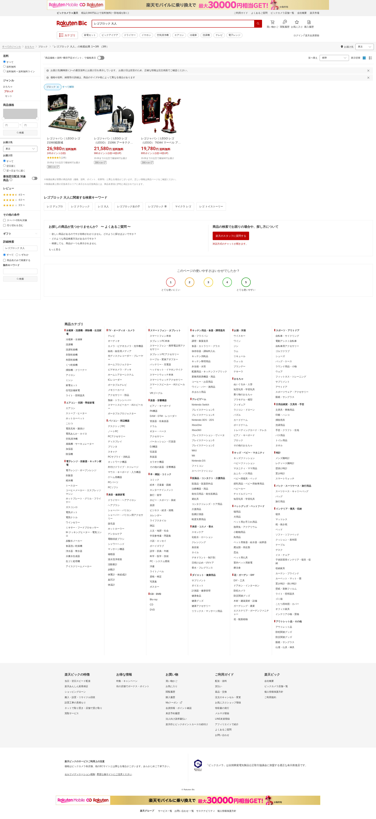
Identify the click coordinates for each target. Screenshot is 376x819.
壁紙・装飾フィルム (286, 588)
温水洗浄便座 (115, 559)
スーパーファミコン (202, 471)
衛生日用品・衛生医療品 (205, 493)
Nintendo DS (198, 460)
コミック (154, 479)
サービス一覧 (165, 811)
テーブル (280, 544)
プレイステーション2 (203, 445)
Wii (193, 455)
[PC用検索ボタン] (258, 24)
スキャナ (112, 451)
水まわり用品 (199, 392)
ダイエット (197, 585)
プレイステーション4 (203, 415)
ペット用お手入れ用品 (245, 522)
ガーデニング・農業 (244, 606)
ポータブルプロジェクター (122, 413)
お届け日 (8, 155)
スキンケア (197, 532)
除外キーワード (11, 265)
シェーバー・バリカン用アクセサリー (125, 517)
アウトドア (281, 386)
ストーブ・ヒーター (76, 413)
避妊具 (195, 499)
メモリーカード (116, 390)
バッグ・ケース (284, 361)
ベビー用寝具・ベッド (245, 478)
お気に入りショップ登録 (228, 702)
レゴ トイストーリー (211, 206)
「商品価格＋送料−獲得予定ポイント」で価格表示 (69, 57)
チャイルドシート (243, 493)
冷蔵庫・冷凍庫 (74, 339)
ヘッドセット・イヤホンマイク (166, 369)
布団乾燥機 (72, 359)
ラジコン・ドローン (244, 409)
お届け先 (8, 142)
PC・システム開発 (160, 561)
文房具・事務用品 (285, 409)
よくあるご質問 (259, 13)
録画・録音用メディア (119, 351)
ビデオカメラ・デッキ (119, 369)
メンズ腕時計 (283, 458)
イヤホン (146, 35)
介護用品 (196, 509)
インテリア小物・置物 (287, 614)
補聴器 (111, 554)
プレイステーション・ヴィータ (208, 435)
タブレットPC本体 (160, 341)
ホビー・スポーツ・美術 (163, 500)
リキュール (239, 356)
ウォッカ (238, 361)
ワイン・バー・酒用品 (203, 386)
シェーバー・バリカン (119, 510)
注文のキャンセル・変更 (228, 697)
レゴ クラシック (80, 206)
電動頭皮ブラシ (116, 539)
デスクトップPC (116, 426)
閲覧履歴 (170, 691)
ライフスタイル (158, 520)
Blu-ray (153, 599)
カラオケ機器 (157, 462)
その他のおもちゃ (243, 445)
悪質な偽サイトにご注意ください (114, 774)
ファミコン (197, 465)
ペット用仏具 (241, 557)
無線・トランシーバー (119, 400)
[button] (8, 114)
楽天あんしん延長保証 (76, 686)
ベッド (279, 529)
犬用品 (237, 516)
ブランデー (239, 366)
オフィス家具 (283, 609)
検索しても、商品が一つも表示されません (74, 243)
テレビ (219, 35)
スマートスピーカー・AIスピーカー (125, 407)
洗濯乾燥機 (72, 349)
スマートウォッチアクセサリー (166, 379)
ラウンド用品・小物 (286, 366)
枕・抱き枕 (281, 524)
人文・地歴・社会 (159, 530)
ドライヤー (130, 35)
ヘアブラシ (114, 505)
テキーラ (238, 371)
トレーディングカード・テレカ (250, 430)
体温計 (111, 584)
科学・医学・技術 (159, 556)
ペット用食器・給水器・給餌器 (250, 542)
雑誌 (152, 525)
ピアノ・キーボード (160, 406)
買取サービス (72, 713)
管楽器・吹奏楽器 (159, 421)
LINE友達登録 (222, 718)
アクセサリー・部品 (118, 395)
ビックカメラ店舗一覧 (282, 13)
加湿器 (69, 449)
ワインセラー (73, 522)
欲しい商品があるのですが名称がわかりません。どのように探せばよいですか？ (94, 234)
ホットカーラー (116, 528)
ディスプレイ (115, 441)
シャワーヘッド (116, 544)
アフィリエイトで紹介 (227, 724)
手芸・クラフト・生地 (287, 430)
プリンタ (112, 446)
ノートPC (113, 431)
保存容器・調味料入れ (203, 351)
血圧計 (111, 579)
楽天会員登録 (312, 35)
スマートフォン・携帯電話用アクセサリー (167, 347)
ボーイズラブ (157, 546)
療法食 (237, 567)
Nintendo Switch (200, 404)
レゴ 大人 (103, 206)
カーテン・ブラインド (287, 573)
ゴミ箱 (279, 599)
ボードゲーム (241, 425)
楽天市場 (314, 13)
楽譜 (152, 505)
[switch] (34, 178)
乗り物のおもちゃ (243, 394)
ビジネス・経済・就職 (161, 510)
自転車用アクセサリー (287, 346)
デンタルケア (115, 533)
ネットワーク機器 (117, 462)
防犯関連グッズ (284, 632)
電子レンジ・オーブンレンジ (81, 470)
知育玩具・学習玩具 (244, 389)
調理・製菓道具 (200, 341)
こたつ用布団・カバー (287, 604)
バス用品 (280, 435)
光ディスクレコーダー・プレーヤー (125, 358)
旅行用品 (280, 501)
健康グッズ (197, 601)
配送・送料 (221, 681)
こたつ (69, 423)
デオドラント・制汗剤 (203, 557)
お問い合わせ (222, 735)
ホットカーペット (75, 418)
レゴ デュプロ (55, 206)
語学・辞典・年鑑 (159, 551)
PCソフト (113, 487)
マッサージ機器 (116, 549)
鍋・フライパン (200, 336)
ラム (236, 351)
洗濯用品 (280, 425)
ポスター (154, 586)
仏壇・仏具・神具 (285, 647)
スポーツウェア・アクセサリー (292, 392)
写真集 (153, 581)
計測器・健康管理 (201, 590)
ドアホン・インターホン (246, 585)
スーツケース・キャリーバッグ (292, 491)
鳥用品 (237, 537)
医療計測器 (197, 514)
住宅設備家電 (73, 390)
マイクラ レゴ (183, 206)
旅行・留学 (156, 495)
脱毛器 (111, 523)
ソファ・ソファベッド (287, 534)
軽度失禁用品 (199, 519)
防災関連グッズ (242, 595)
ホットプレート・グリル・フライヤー (83, 500)
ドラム (153, 426)
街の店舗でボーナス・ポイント (132, 686)
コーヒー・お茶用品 (202, 381)
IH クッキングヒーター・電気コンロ (84, 534)
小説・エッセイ (158, 541)
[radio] (4, 61)
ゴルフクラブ (283, 351)
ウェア (279, 371)
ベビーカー (239, 488)
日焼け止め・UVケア (203, 562)
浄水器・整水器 (74, 551)
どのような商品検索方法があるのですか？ (74, 238)
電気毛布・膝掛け (75, 428)
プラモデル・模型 (243, 399)
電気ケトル (72, 517)
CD (151, 604)
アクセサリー (157, 436)
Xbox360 (196, 430)
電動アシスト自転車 (286, 341)
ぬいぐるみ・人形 (243, 384)
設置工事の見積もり (75, 702)
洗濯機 (206, 35)
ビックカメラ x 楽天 (67, 13)
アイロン (70, 375)
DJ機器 (153, 446)
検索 (21, 132)
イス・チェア (283, 555)
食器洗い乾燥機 (74, 546)
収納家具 (280, 568)
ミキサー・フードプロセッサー (82, 527)
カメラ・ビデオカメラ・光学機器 (125, 346)
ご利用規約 (270, 697)
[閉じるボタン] (369, 70)
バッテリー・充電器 (160, 364)
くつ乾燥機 (72, 365)
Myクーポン (172, 702)
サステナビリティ (205, 811)
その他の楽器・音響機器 (163, 467)
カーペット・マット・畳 (288, 578)
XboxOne (197, 425)
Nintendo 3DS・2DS (203, 420)
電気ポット (72, 512)
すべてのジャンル (11, 46)
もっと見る (55, 249)
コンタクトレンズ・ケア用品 (207, 504)
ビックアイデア (110, 35)
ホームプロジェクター (119, 364)
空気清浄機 (163, 35)
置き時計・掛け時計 (286, 583)
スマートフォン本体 (160, 336)
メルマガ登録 (222, 713)
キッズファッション (244, 458)
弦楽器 (153, 451)
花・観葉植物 (241, 619)
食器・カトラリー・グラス (206, 346)
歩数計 (111, 569)
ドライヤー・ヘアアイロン (122, 500)
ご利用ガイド (241, 13)
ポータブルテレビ (117, 385)
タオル (279, 445)
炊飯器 (69, 475)
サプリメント (199, 580)
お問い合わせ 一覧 (184, 811)
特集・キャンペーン (126, 681)
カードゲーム (241, 420)
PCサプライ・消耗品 (119, 456)
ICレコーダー (115, 379)
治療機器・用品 (200, 488)
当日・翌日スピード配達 (77, 681)
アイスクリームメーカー (79, 566)
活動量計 (112, 564)
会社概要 (302, 13)
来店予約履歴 (173, 713)
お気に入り (171, 686)
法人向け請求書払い (176, 718)
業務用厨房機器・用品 (203, 376)
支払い (218, 686)
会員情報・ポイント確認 (179, 708)
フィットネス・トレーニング (291, 376)
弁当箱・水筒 (199, 366)
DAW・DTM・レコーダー (163, 416)
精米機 (69, 480)
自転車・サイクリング (287, 336)
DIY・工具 (239, 580)
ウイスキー (239, 336)
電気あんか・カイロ (76, 433)
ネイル (195, 552)
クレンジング (199, 542)
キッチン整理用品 (201, 361)
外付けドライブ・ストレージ (123, 467)
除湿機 (69, 454)
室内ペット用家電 (243, 562)
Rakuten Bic (72, 24)
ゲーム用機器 (115, 477)
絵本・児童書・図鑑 (160, 484)
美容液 (195, 547)
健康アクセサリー (201, 606)
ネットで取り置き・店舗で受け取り (83, 708)
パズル (237, 415)
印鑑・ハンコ (283, 415)
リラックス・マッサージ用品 (207, 611)
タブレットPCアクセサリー (164, 354)
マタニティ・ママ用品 (245, 468)
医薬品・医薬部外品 (202, 483)
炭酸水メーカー (74, 541)
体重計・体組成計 (117, 574)
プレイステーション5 (203, 409)
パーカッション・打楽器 (163, 441)
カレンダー (156, 515)
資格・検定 (156, 576)
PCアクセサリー (116, 436)
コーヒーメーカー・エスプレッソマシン (83, 492)
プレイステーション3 (203, 440)
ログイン (298, 35)
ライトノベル (157, 571)
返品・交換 (221, 691)
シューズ (280, 356)
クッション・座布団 (286, 539)
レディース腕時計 (285, 463)
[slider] (3, 118)
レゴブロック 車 (157, 206)
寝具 (278, 514)
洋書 (152, 566)
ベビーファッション (244, 463)
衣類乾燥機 (72, 354)
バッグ (279, 496)
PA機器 (153, 411)
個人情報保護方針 (273, 691)
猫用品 (237, 511)
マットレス (281, 519)
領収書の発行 (222, 708)
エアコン (179, 35)
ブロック (238, 440)
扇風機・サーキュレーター (80, 444)
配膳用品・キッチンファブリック (209, 371)
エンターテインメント (161, 490)
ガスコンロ (72, 507)
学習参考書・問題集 (160, 535)
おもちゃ (29, 46)
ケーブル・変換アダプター (164, 359)
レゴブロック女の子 (128, 206)
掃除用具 (280, 420)
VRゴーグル (156, 393)
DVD (152, 609)
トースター (72, 485)
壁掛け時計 (281, 468)
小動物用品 (239, 532)
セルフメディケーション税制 (80, 774)
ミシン (69, 380)
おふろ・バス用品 (243, 473)
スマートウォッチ (285, 478)
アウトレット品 (284, 627)
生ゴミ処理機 (73, 561)
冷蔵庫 (193, 35)
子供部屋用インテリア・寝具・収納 (293, 561)
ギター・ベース (158, 431)
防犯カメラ (239, 590)
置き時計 (280, 473)
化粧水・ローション (202, 537)
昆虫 (236, 552)
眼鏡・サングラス (285, 397)
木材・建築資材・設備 (245, 601)
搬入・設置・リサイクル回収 (80, 697)
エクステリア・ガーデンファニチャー (251, 612)
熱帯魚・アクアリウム (245, 527)
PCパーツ (113, 482)
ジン (236, 346)
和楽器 (153, 456)
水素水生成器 (73, 556)
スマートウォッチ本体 (161, 374)
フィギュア (239, 404)
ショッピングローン (75, 691)
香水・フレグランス (202, 567)
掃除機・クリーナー (76, 370)
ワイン (237, 341)
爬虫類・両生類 (242, 547)
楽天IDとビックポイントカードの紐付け (187, 724)
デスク (279, 550)
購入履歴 (170, 697)
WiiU (194, 450)
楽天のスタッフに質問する (231, 235)
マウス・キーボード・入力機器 (124, 472)
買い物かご (171, 681)
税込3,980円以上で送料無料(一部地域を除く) (105, 13)
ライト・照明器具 (75, 395)
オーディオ (114, 341)
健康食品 (196, 595)
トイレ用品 (281, 440)
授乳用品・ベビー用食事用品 (249, 483)
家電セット (90, 35)
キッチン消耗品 (200, 356)
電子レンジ (234, 35)
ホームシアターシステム (121, 374)
